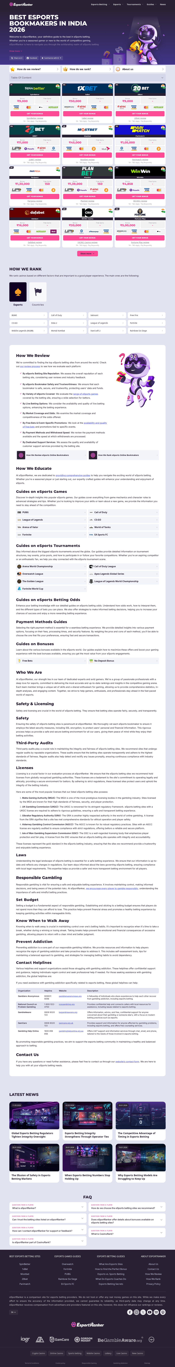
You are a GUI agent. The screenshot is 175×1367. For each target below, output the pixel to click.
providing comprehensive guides (73, 475)
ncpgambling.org (67, 1004)
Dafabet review (35, 242)
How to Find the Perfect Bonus (111, 1269)
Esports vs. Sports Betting (111, 1274)
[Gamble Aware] (120, 1339)
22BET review (35, 159)
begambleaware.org (68, 1012)
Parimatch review (140, 159)
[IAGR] (25, 1339)
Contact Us (153, 1269)
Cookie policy (60, 1363)
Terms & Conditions (32, 1363)
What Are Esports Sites (111, 1264)
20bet (25, 1278)
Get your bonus (35, 114)
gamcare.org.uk (66, 1023)
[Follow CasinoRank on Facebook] (130, 1312)
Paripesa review (35, 201)
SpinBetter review (35, 118)
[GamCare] (59, 1339)
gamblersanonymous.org (70, 996)
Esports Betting (99, 4)
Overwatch (67, 1264)
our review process (30, 366)
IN (12, 1312)
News (163, 4)
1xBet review (87, 118)
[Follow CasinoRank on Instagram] (136, 1312)
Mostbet (24, 1274)
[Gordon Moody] (83, 1339)
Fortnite (68, 1269)
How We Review (153, 1274)
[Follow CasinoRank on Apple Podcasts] (163, 1312)
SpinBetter (24, 1264)
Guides (150, 4)
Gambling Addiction (120, 1363)
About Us (153, 1264)
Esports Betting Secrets (111, 1283)
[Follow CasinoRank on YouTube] (149, 1312)
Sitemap (147, 1363)
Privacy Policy (153, 1283)
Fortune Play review (140, 242)
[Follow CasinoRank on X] (143, 1312)
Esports (117, 4)
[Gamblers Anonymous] (39, 1339)
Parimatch (25, 1283)
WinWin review (140, 201)
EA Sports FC (67, 1283)
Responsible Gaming (89, 1363)
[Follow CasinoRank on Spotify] (156, 1312)
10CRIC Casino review (87, 242)
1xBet (25, 1269)
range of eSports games (85, 394)
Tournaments (134, 4)
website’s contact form (127, 1061)
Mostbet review (87, 159)
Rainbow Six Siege (67, 1278)
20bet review (140, 118)
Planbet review (87, 201)
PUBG (68, 1274)
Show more (85, 253)
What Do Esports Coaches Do (111, 1278)
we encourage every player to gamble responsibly (112, 888)
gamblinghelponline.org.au (71, 1031)
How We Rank (153, 1278)
